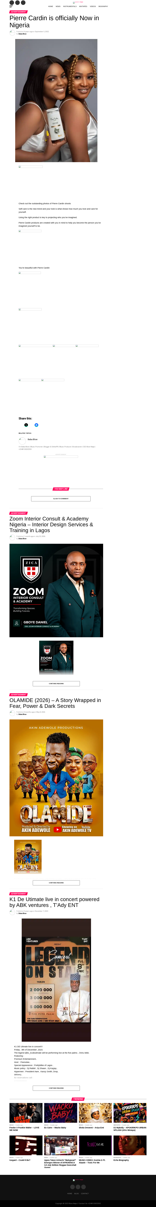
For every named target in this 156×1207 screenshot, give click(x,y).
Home (50, 6)
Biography (103, 6)
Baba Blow (22, 34)
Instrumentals (70, 6)
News (58, 6)
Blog (76, 1193)
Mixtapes (83, 6)
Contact (85, 1193)
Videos (93, 6)
